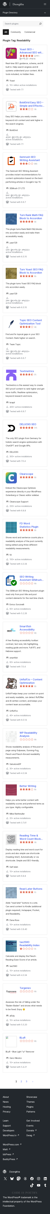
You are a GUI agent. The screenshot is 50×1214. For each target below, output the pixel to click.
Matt (7, 1149)
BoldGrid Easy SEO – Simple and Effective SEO (32, 104)
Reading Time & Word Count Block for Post (30, 837)
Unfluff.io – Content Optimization (31, 681)
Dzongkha (14, 1171)
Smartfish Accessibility (27, 628)
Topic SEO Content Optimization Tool (31, 322)
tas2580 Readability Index (30, 944)
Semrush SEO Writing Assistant (30, 158)
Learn (5, 1120)
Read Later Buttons (31, 888)
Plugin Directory (10, 12)
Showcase (31, 1097)
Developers (8, 1130)
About (6, 1097)
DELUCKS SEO (28, 424)
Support (7, 1125)
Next (32, 1081)
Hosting (7, 1106)
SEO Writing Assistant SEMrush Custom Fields (31, 578)
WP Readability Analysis (28, 734)
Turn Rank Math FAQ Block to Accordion (31, 217)
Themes (30, 1101)
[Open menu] (45, 4)
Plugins (29, 1106)
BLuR (22, 1037)
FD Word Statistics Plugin (29, 525)
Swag (30, 1135)
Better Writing (28, 786)
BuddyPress (10, 1159)
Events (29, 1125)
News (6, 1101)
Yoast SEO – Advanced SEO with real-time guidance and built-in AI (31, 51)
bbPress (8, 1154)
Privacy (6, 1111)
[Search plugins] (40, 23)
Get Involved (33, 1120)
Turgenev (25, 988)
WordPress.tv (11, 1135)
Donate (31, 1130)
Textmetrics (27, 371)
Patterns (30, 1111)
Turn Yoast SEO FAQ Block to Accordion (31, 271)
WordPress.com (12, 1144)
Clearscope (26, 473)
